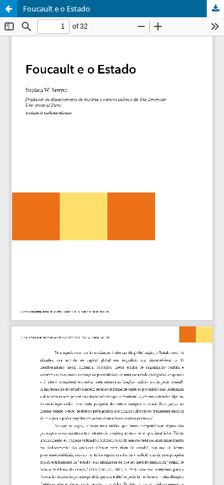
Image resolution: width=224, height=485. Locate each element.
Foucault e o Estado (56, 8)
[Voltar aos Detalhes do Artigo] (8, 8)
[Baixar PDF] (215, 8)
